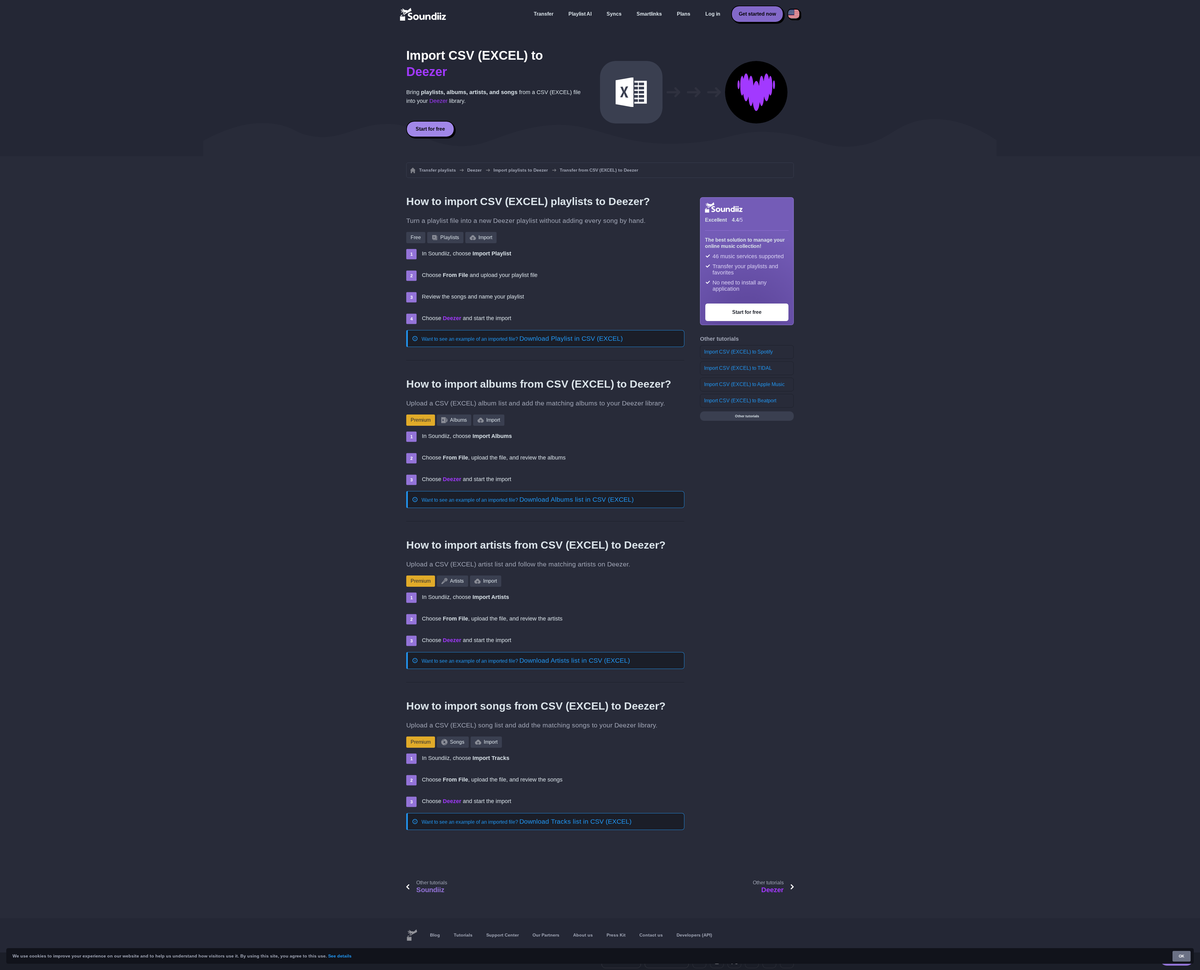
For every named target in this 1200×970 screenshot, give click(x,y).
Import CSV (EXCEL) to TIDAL (738, 368)
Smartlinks (649, 14)
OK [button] (1181, 956)
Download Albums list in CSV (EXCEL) (576, 499)
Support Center (502, 934)
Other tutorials (747, 416)
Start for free (430, 129)
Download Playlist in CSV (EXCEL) (571, 338)
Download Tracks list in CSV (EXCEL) (575, 821)
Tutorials (463, 934)
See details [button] (340, 955)
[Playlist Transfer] (423, 14)
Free (416, 237)
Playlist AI (580, 14)
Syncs (614, 14)
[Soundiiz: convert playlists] (412, 935)
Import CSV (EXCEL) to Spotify (738, 351)
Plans (683, 14)
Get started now (757, 14)
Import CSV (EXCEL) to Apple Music (744, 384)
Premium (421, 420)
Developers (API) (694, 934)
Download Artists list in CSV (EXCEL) (574, 660)
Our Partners (545, 934)
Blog (435, 934)
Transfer (543, 14)
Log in (712, 14)
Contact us (651, 934)
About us (583, 934)
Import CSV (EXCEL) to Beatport (740, 400)
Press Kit (616, 934)
